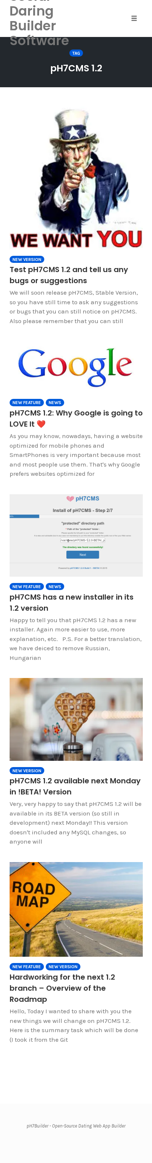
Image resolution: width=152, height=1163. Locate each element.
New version (27, 259)
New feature (27, 402)
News (55, 402)
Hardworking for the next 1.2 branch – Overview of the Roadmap (62, 988)
